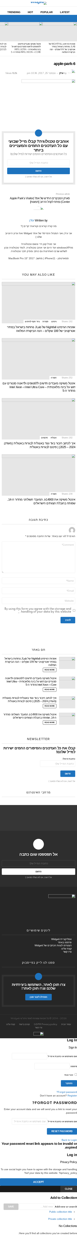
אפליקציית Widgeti (61, 939)
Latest (65, 12)
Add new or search (65, 1207)
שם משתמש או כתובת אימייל (62, 1056)
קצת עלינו (66, 948)
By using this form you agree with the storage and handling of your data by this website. (37, 610)
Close (69, 1189)
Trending (13, 12)
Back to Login (69, 1140)
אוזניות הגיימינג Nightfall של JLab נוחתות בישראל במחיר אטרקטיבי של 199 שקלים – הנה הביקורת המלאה (41, 329)
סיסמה (73, 1066)
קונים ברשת (24, 1024)
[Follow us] (10, 18)
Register (72, 1095)
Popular (46, 12)
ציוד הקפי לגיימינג (32, 321)
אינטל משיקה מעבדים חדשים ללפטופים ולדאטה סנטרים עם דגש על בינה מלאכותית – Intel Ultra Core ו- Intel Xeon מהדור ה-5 (39, 387)
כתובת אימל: (68, 759)
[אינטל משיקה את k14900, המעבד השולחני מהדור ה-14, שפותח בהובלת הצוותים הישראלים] (38, 475)
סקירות (45, 321)
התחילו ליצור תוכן (38, 997)
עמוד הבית (66, 1024)
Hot (30, 12)
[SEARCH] (4, 18)
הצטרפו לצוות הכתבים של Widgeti (53, 945)
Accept (38, 1181)
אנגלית (54, 437)
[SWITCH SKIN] (16, 18)
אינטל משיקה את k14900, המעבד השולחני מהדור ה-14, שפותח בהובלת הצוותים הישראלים (41, 501)
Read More (50, 670)
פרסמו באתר (65, 942)
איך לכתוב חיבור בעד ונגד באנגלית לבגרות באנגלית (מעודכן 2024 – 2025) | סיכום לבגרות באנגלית (39, 445)
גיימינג (53, 321)
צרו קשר (67, 951)
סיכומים (44, 437)
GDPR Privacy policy (45, 1024)
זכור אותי (69, 1075)
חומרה (53, 377)
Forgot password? (66, 1092)
